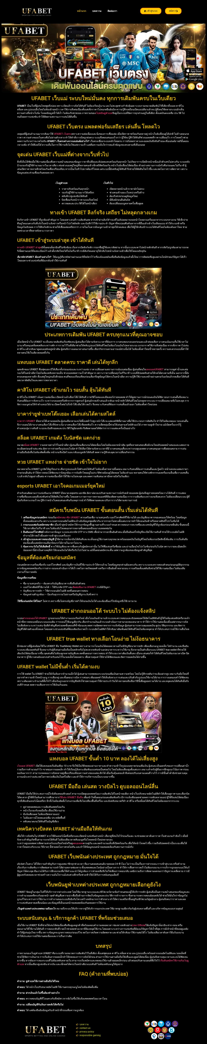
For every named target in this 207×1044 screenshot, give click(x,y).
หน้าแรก (81, 11)
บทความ (97, 11)
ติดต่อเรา (112, 11)
